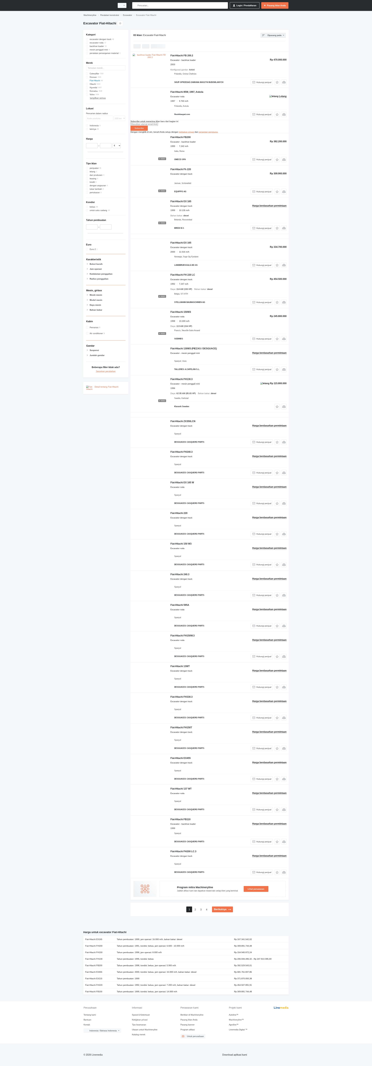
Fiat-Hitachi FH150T (181, 727)
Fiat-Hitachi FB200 (180, 137)
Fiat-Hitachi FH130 (93, 959)
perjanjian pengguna (208, 132)
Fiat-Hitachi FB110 (180, 819)
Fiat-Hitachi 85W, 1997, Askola (186, 92)
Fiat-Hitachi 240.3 (179, 574)
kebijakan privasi (186, 132)
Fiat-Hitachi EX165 (93, 939)
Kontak (87, 1024)
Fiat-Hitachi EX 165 (180, 201)
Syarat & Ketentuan (141, 1015)
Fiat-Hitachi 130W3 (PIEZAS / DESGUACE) (193, 348)
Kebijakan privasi (139, 1020)
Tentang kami (90, 1015)
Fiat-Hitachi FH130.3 (181, 379)
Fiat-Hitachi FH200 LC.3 (183, 851)
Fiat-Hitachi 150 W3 (181, 544)
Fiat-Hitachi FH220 (93, 985)
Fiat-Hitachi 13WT (180, 666)
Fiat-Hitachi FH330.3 (181, 697)
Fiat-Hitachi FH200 (93, 946)
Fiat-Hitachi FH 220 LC (182, 275)
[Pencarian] (135, 5)
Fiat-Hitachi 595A (179, 605)
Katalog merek (138, 1034)
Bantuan (87, 1020)
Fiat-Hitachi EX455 (180, 758)
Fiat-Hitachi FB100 (93, 991)
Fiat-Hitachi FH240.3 (181, 452)
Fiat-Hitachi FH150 (93, 952)
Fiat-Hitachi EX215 (93, 978)
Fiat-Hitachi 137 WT (181, 788)
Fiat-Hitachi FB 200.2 (181, 55)
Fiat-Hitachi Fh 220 (180, 169)
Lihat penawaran (256, 889)
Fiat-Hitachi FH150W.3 (182, 635)
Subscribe (139, 128)
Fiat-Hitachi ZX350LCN (182, 421)
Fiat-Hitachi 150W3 (180, 312)
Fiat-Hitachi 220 (178, 513)
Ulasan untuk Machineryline (144, 1029)
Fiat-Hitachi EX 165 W (182, 482)
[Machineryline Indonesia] (99, 5)
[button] (277, 82)
